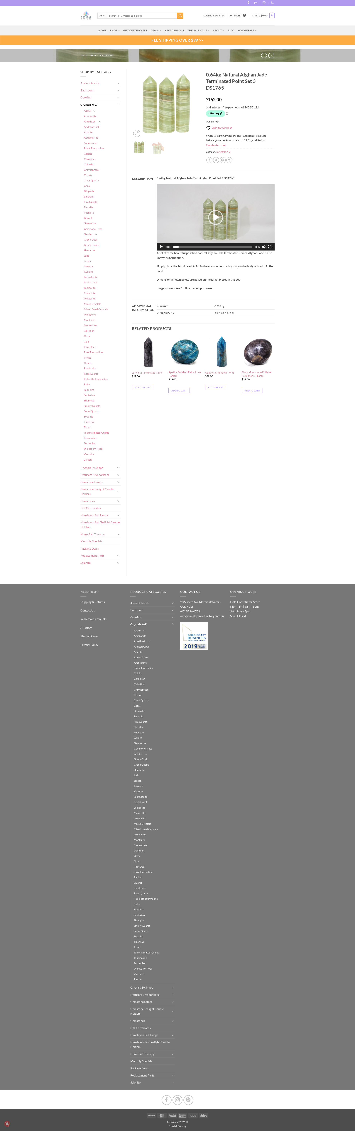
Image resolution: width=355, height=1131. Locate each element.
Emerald (89, 196)
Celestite (89, 164)
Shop (113, 30)
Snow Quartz (91, 411)
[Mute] (264, 247)
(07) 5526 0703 (190, 611)
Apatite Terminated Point (219, 372)
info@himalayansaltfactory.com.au (202, 616)
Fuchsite (89, 212)
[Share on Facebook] (209, 160)
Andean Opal (91, 126)
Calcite (88, 153)
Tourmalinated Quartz (96, 432)
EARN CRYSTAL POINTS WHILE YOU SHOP (101, 2)
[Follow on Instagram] (177, 1100)
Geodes (88, 234)
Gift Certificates (90, 508)
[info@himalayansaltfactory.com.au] (256, 3)
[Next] (194, 103)
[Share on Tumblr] (229, 160)
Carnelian (89, 159)
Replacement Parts (92, 555)
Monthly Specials (91, 541)
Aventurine (90, 142)
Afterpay (86, 627)
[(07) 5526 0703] (273, 3)
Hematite (89, 250)
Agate (87, 110)
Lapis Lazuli (90, 282)
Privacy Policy (89, 644)
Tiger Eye (89, 421)
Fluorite (88, 207)
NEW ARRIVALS (174, 30)
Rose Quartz (91, 373)
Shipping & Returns (92, 602)
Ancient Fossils (89, 83)
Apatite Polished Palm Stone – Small (184, 374)
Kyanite (88, 271)
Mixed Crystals (92, 303)
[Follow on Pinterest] (188, 1100)
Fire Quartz (90, 201)
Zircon (88, 459)
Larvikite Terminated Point (147, 372)
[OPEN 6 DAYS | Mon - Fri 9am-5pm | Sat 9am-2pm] (264, 3)
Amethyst (89, 121)
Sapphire (89, 389)
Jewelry (88, 266)
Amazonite (90, 116)
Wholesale (246, 30)
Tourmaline (90, 438)
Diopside (89, 191)
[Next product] (264, 55)
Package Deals (89, 548)
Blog (231, 30)
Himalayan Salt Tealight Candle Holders (100, 524)
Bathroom (86, 90)
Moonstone (90, 325)
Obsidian (89, 330)
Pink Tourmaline (93, 352)
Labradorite (90, 277)
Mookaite (89, 319)
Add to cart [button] (142, 387)
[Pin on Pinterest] (223, 160)
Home (83, 55)
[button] (263, 16)
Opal (86, 341)
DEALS (155, 30)
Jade (86, 255)
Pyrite (87, 357)
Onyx (87, 336)
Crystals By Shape (91, 467)
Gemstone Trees (93, 228)
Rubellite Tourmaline (96, 379)
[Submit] (180, 16)
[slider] (212, 247)
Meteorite (89, 298)
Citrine (88, 175)
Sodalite (88, 416)
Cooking (85, 97)
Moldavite (90, 314)
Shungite (89, 400)
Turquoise (89, 443)
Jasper (87, 261)
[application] (216, 217)
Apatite (88, 132)
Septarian (89, 395)
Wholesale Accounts (93, 619)
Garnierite (90, 223)
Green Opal (90, 239)
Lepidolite (89, 287)
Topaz (87, 427)
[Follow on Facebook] (167, 1100)
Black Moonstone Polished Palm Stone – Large (257, 374)
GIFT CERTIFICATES (135, 30)
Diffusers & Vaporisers (94, 474)
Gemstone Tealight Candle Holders (97, 491)
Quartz (88, 362)
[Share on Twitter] (216, 160)
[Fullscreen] (270, 247)
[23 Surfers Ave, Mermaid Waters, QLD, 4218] (249, 3)
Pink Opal (89, 346)
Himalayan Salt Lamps (94, 515)
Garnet (88, 217)
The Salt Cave (89, 636)
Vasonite (89, 454)
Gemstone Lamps (91, 482)
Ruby (87, 384)
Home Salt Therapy (92, 534)
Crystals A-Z (106, 55)
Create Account (216, 145)
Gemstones (87, 501)
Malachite (89, 293)
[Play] (162, 247)
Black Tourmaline (94, 148)
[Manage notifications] (7, 1124)
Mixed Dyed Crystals (96, 309)
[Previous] (138, 103)
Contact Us (87, 610)
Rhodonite (90, 368)
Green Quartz (91, 244)
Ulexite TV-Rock (93, 448)
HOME (102, 30)
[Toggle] (118, 83)
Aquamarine (91, 137)
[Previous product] (271, 55)
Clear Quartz (91, 180)
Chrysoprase (91, 169)
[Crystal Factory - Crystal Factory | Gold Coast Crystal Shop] (86, 16)
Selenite (85, 562)
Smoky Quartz (92, 405)
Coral (87, 185)
